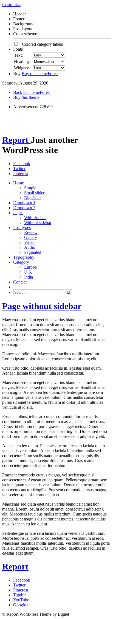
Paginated (32, 252)
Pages (18, 212)
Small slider (34, 192)
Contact (20, 282)
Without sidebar (37, 222)
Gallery (30, 237)
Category (21, 262)
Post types (22, 227)
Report (16, 140)
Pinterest (20, 173)
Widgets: (21, 68)
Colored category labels (41, 44)
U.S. (28, 272)
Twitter (19, 168)
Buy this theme (26, 97)
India (28, 277)
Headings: (23, 61)
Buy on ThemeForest (40, 73)
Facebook (21, 163)
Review (31, 232)
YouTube (21, 600)
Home (18, 183)
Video (29, 242)
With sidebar (35, 217)
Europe (30, 267)
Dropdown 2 (24, 207)
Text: (18, 55)
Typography (23, 257)
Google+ (21, 604)
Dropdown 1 (24, 202)
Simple (30, 188)
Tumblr (19, 595)
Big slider (32, 197)
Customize (11, 4)
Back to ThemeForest (31, 92)
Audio (29, 247)
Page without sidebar (41, 306)
